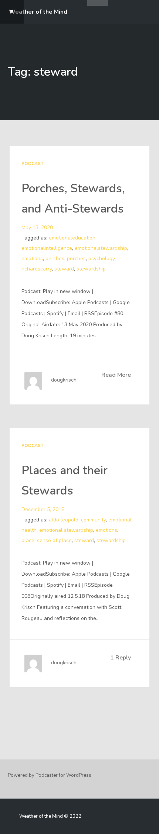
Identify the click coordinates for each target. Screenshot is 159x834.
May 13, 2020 (37, 227)
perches (54, 258)
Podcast (32, 163)
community (93, 519)
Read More (116, 375)
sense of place (54, 540)
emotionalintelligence (46, 248)
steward (64, 268)
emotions (32, 258)
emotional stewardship (66, 530)
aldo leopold (63, 519)
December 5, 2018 (42, 509)
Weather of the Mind (38, 12)
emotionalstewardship (101, 248)
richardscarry (36, 268)
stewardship (91, 268)
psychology (101, 258)
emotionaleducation (72, 237)
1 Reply (120, 658)
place (27, 540)
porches (76, 258)
